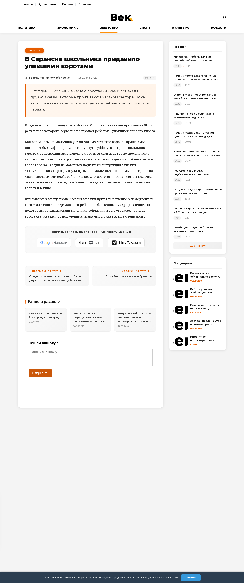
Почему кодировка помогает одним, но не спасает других (193, 134)
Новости (27, 4)
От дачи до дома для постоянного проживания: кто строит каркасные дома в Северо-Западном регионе (197, 191)
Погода (67, 4)
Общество (109, 27)
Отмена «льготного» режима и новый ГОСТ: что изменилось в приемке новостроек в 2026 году (196, 96)
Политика (26, 27)
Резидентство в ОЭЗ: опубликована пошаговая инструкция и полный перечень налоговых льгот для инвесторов (196, 172)
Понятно (191, 577)
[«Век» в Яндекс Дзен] (89, 242)
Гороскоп (85, 4)
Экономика (67, 27)
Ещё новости (198, 245)
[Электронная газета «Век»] (122, 17)
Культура (180, 27)
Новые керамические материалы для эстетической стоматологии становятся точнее (196, 153)
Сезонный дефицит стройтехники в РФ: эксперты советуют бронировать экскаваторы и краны (197, 210)
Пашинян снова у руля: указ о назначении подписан (193, 115)
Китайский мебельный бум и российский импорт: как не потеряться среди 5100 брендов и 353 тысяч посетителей (197, 58)
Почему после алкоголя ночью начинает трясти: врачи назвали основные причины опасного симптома (195, 77)
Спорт (145, 27)
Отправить (40, 373)
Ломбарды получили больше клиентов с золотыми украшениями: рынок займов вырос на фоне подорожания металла (193, 229)
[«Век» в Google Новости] (54, 242)
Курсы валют (47, 4)
